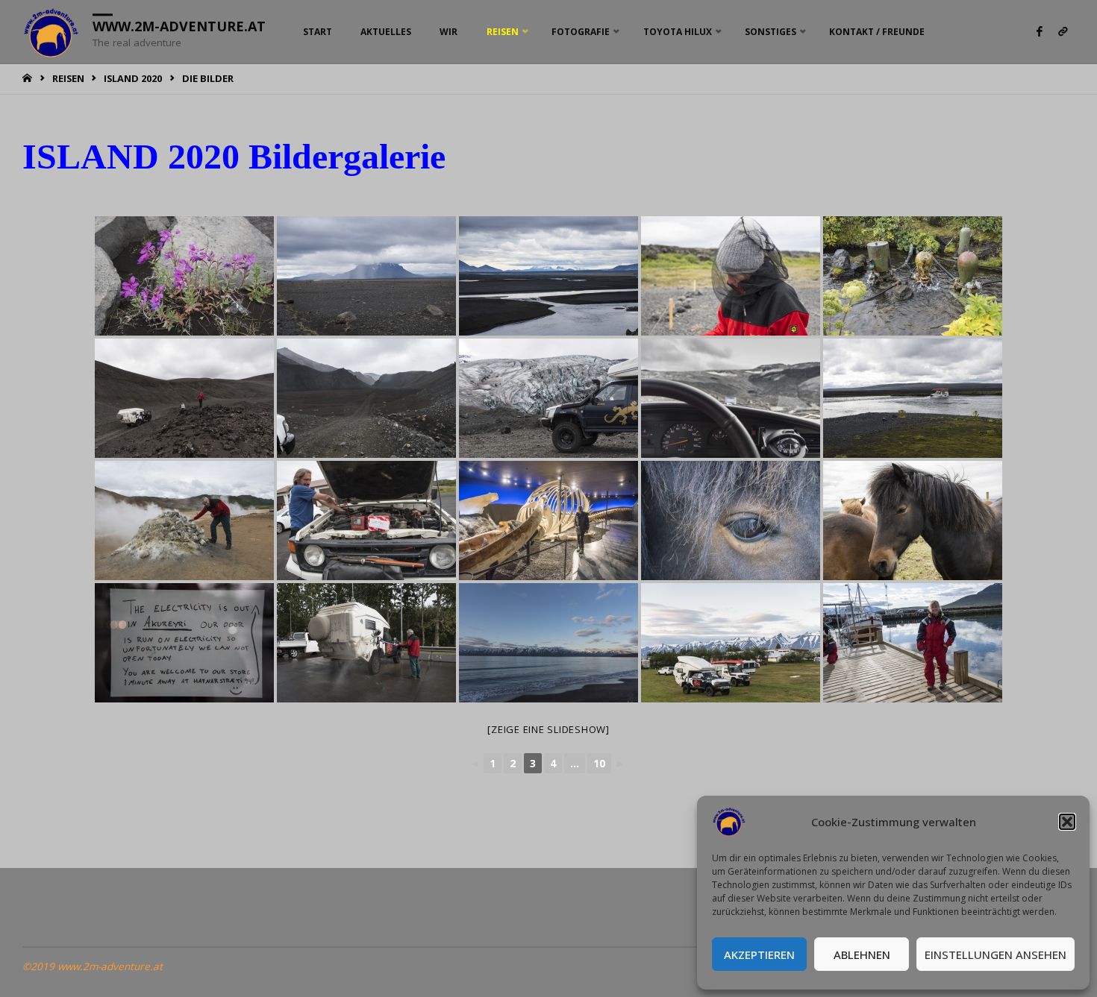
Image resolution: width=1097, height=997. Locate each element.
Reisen (68, 78)
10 (599, 763)
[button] (1067, 821)
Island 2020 (133, 78)
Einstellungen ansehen (995, 954)
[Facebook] (1039, 31)
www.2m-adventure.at (179, 26)
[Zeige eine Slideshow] (548, 729)
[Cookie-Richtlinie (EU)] (1062, 31)
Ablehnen (862, 954)
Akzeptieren (759, 954)
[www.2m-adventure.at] (51, 31)
